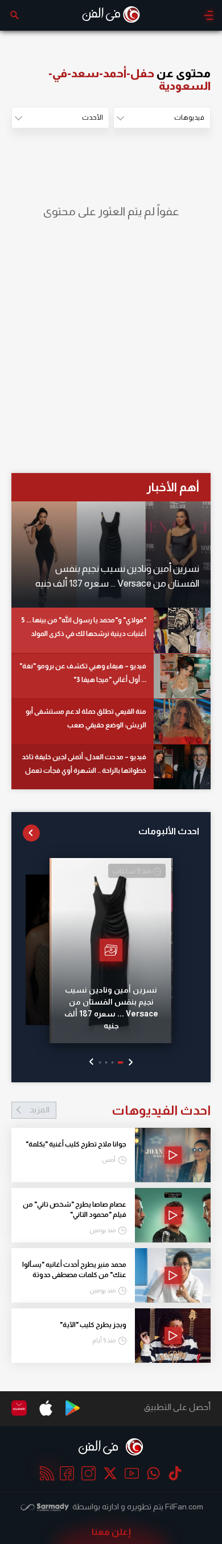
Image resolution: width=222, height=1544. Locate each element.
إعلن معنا (111, 1532)
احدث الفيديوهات (120, 1110)
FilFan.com (184, 1506)
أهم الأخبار (172, 486)
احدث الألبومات (168, 831)
